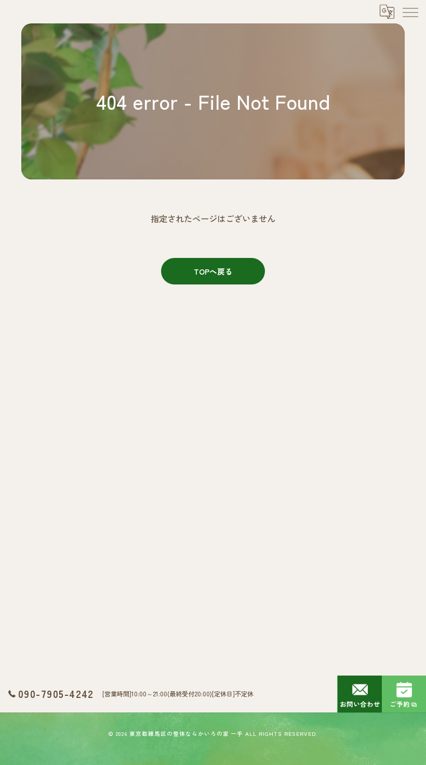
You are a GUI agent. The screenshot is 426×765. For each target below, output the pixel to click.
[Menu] (410, 11)
